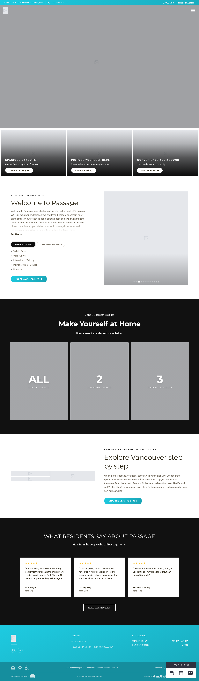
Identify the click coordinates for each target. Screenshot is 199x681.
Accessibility (160, 668)
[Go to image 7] (148, 281)
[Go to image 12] (158, 281)
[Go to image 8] (150, 281)
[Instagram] (20, 650)
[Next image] (183, 238)
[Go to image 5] (144, 281)
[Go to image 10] (154, 281)
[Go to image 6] (146, 281)
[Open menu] (193, 10)
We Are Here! (181, 664)
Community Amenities (51, 244)
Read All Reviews (99, 607)
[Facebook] (13, 650)
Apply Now (169, 3)
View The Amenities (150, 170)
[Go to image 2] (136, 281)
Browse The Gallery (84, 170)
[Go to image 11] (156, 281)
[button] (171, 673)
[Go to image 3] (139, 281)
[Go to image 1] (134, 281)
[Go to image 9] (152, 281)
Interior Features (23, 244)
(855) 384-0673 (57, 2)
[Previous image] (108, 238)
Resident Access (186, 3)
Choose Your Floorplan (19, 170)
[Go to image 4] (141, 281)
